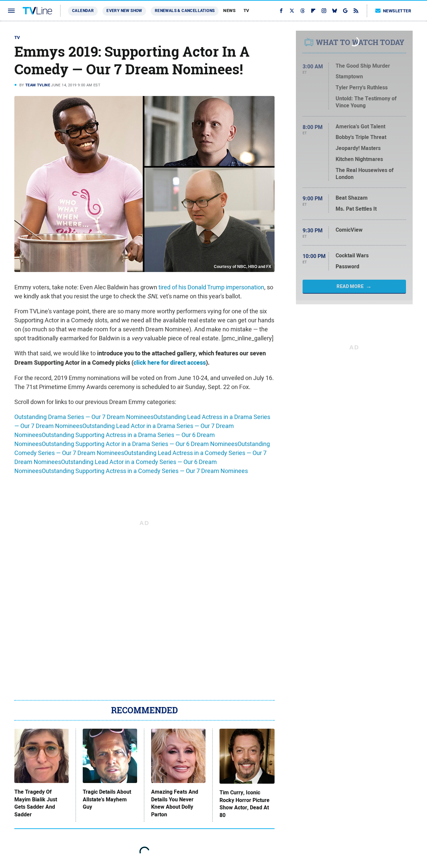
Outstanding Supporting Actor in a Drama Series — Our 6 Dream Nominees (140, 444)
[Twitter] (292, 11)
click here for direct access (169, 362)
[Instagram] (324, 11)
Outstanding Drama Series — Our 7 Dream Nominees (83, 417)
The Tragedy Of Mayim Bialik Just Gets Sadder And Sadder (35, 803)
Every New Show (124, 11)
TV (247, 10)
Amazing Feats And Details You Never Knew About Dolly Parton (174, 803)
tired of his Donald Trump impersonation (211, 287)
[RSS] (356, 11)
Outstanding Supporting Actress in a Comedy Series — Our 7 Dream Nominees (145, 471)
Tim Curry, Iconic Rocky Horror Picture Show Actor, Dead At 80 (245, 804)
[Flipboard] (313, 11)
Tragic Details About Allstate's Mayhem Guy (107, 799)
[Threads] (303, 11)
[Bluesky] (335, 11)
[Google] (345, 11)
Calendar (83, 11)
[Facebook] (281, 11)
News (229, 10)
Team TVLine (37, 85)
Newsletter (397, 11)
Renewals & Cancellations (185, 11)
